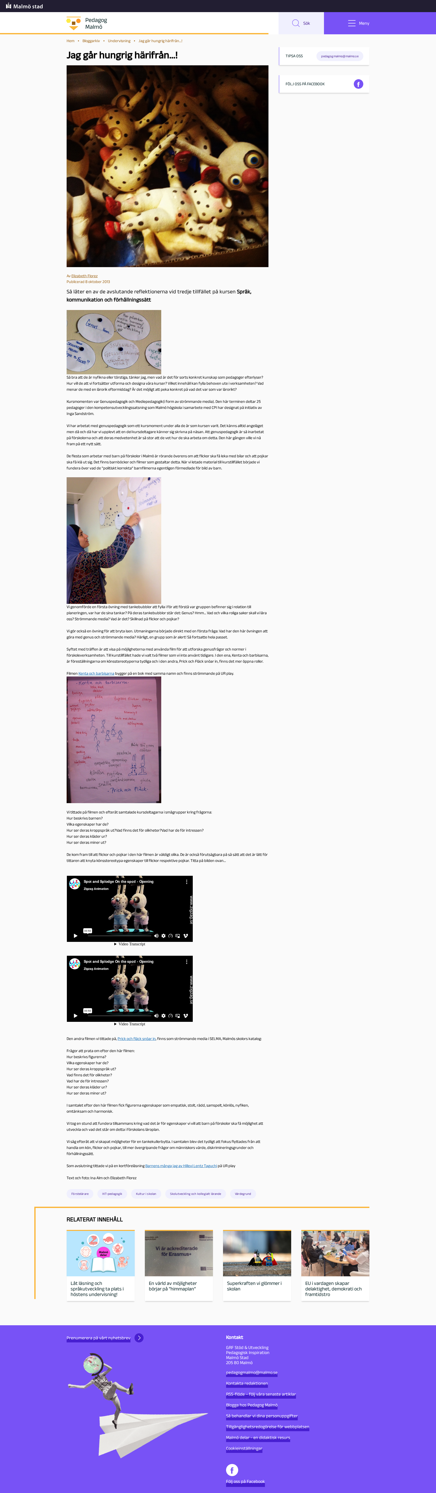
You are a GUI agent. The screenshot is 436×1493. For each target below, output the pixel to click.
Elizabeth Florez (84, 276)
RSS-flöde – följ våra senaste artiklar (261, 1394)
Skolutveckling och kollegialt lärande (195, 1194)
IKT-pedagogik (112, 1194)
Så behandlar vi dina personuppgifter (262, 1415)
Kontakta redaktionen (247, 1383)
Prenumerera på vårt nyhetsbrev (98, 1337)
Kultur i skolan (146, 1194)
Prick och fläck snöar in (137, 1038)
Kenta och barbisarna (96, 673)
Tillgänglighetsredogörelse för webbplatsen (267, 1426)
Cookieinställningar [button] (244, 1448)
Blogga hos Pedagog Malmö (252, 1404)
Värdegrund (243, 1194)
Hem (70, 41)
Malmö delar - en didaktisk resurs (258, 1437)
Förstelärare (80, 1194)
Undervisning (119, 41)
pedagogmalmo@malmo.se (252, 1372)
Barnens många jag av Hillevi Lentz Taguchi (181, 1166)
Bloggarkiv (91, 41)
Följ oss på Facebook (245, 1481)
